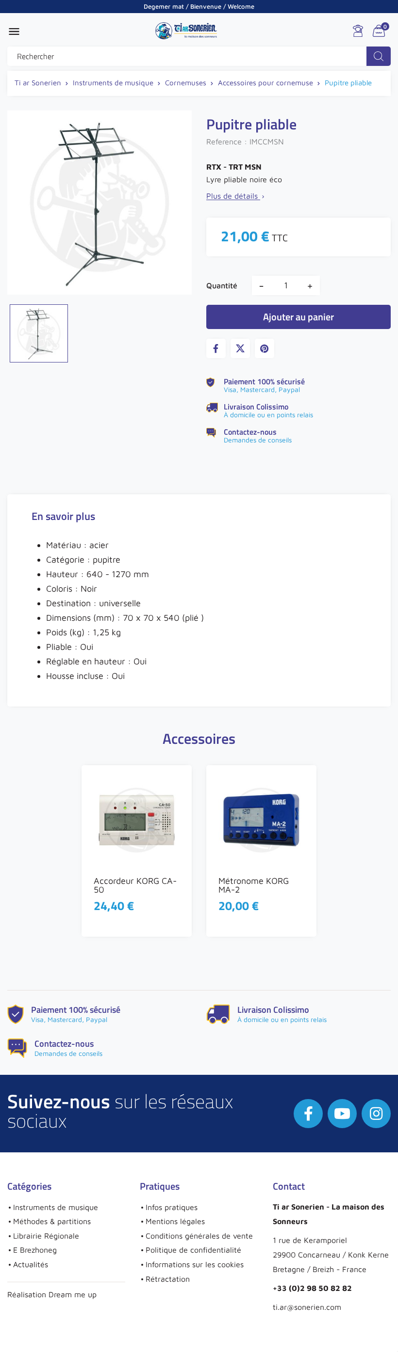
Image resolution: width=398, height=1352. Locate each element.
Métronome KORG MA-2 (253, 885)
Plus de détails (236, 195)
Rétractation (168, 1278)
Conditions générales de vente (199, 1235)
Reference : (226, 141)
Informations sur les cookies (195, 1264)
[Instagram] (376, 1113)
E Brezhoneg (35, 1249)
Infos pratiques (172, 1207)
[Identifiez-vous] (358, 31)
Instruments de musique (55, 1207)
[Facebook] (308, 1113)
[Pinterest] (264, 348)
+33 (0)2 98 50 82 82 (312, 1288)
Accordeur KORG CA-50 (135, 885)
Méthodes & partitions (52, 1221)
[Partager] (216, 348)
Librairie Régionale (46, 1235)
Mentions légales (175, 1221)
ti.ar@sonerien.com (307, 1307)
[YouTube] (342, 1113)
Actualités (30, 1264)
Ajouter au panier (298, 316)
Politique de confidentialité (193, 1249)
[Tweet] (240, 348)
